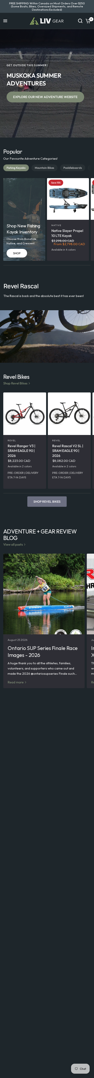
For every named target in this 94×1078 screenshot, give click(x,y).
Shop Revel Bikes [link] (15, 383)
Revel (12, 440)
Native (56, 225)
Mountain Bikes (44, 167)
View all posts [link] (13, 544)
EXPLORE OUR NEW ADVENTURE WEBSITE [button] (45, 97)
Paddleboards (72, 167)
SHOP (17, 253)
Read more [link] (16, 682)
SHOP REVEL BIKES (47, 502)
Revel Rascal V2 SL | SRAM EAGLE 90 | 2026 (67, 451)
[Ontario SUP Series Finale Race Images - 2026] (44, 594)
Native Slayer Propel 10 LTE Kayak (67, 233)
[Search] (80, 21)
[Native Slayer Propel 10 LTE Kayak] (68, 199)
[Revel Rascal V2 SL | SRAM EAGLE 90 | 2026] (69, 413)
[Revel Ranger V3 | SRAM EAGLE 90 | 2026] (24, 413)
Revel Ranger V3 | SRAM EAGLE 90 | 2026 (21, 451)
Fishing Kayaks (16, 167)
